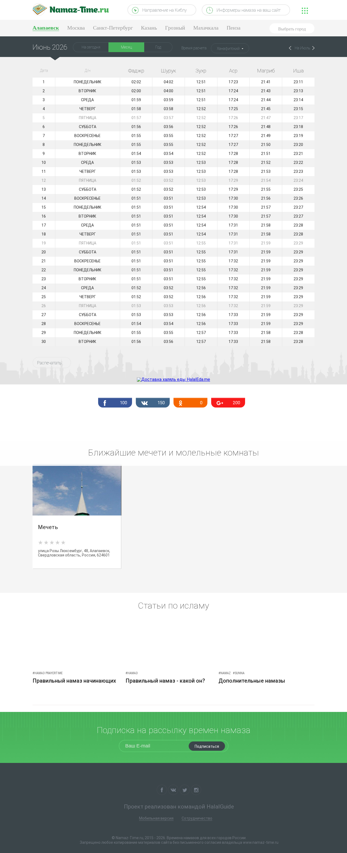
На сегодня (91, 47)
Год (158, 47)
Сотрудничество (197, 818)
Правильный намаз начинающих (74, 680)
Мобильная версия (156, 818)
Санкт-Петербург (113, 28)
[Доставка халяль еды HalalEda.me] (173, 379)
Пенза (233, 28)
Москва (76, 28)
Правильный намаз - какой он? (165, 680)
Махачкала (206, 28)
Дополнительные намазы (252, 680)
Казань (149, 28)
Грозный (175, 28)
